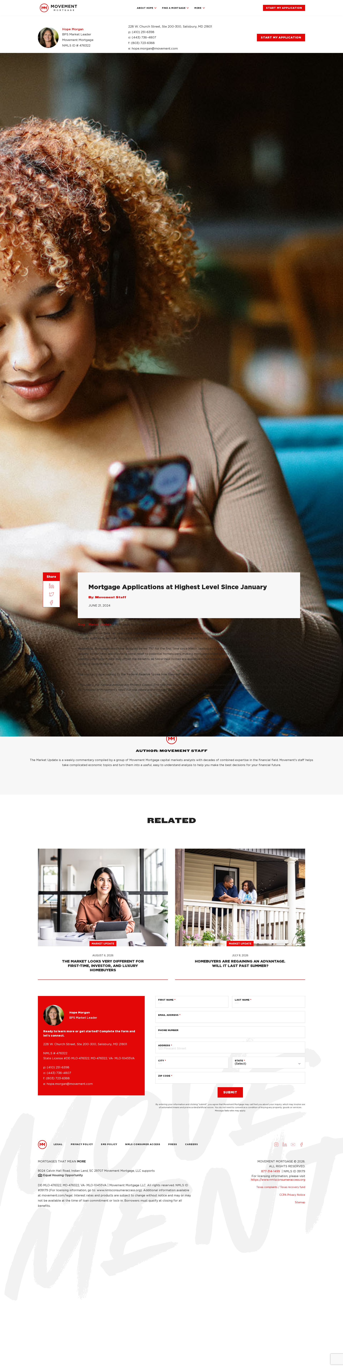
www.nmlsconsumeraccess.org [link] (119, 1190)
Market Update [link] (100, 624)
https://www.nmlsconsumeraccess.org (278, 1179)
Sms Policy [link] (109, 1144)
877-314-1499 (271, 1171)
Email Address (168, 1015)
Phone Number (168, 1030)
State (239, 1060)
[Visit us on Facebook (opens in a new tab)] (301, 1144)
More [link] (197, 8)
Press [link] (172, 1144)
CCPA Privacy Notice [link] (292, 1194)
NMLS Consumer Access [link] (142, 1144)
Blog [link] (81, 624)
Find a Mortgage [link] (173, 8)
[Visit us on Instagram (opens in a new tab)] (276, 1144)
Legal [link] (58, 1144)
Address (164, 1045)
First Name (165, 1000)
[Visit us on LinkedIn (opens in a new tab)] (284, 1144)
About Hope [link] (145, 8)
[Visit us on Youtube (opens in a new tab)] (293, 1144)
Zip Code (164, 1076)
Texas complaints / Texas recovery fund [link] (280, 1187)
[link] (58, 8)
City (161, 1060)
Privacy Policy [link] (82, 1144)
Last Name (242, 1000)
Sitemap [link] (300, 1202)
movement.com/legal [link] (57, 1195)
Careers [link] (191, 1144)
